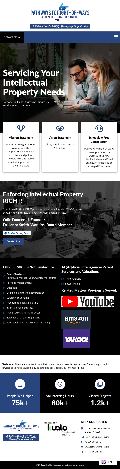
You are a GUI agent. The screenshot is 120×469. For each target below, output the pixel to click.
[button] (12, 37)
